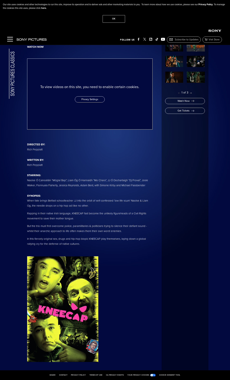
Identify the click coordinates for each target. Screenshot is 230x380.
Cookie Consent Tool (169, 375)
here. (44, 8)
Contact (63, 375)
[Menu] (10, 39)
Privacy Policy (205, 4)
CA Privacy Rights (115, 375)
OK (113, 18)
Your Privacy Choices (138, 375)
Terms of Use (95, 375)
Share (53, 375)
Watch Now (183, 100)
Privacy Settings (89, 99)
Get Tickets (184, 110)
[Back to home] (12, 74)
